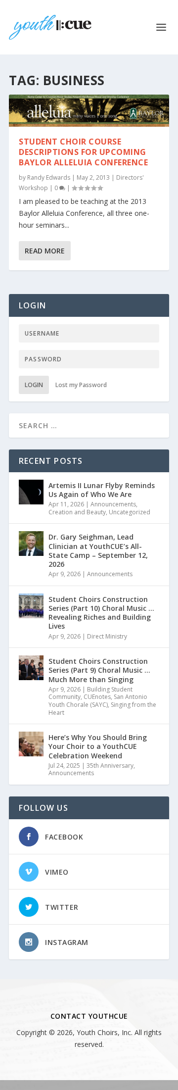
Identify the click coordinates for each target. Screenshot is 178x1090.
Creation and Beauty (77, 512)
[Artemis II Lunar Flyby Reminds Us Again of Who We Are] (31, 492)
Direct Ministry (107, 636)
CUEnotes (97, 697)
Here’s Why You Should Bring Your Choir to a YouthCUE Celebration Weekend (97, 746)
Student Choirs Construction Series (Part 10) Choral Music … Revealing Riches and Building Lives (101, 613)
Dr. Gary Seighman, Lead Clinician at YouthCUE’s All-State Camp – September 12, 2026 (98, 550)
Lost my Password (81, 385)
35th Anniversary (110, 765)
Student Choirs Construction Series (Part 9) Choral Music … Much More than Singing (99, 670)
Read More (45, 250)
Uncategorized (129, 512)
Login (34, 385)
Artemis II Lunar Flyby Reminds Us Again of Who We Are (101, 490)
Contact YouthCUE (89, 1016)
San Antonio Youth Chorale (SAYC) (97, 701)
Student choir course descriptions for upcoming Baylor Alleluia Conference (83, 152)
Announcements (113, 504)
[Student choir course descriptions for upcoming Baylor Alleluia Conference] (89, 111)
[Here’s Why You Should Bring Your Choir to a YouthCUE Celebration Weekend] (31, 744)
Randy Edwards (48, 177)
